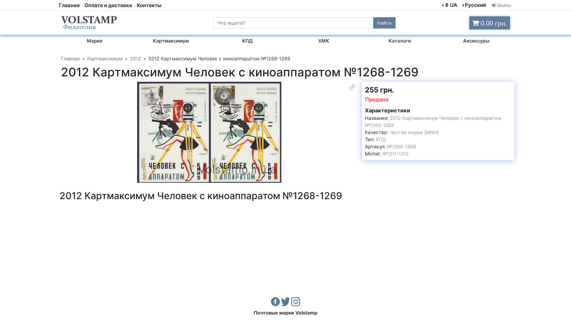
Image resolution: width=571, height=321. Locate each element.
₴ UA (451, 5)
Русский (475, 5)
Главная (69, 5)
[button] (352, 87)
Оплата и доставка (108, 5)
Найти (384, 23)
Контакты (149, 5)
